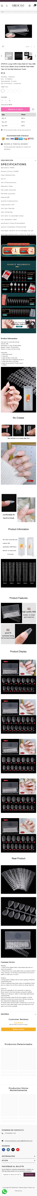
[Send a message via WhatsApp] (4, 1191)
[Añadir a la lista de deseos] (33, 109)
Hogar (2, 11)
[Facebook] (3, 1149)
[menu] (2, 6)
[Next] (34, 46)
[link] (9, 1072)
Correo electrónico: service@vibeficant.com (19, 1141)
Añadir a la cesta (15, 109)
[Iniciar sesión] (29, 6)
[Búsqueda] (7, 6)
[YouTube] (17, 1149)
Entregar (29, 1174)
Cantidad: (4, 97)
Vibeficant (11, 77)
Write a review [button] (18, 1029)
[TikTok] (13, 1149)
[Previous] (31, 46)
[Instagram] (8, 1149)
